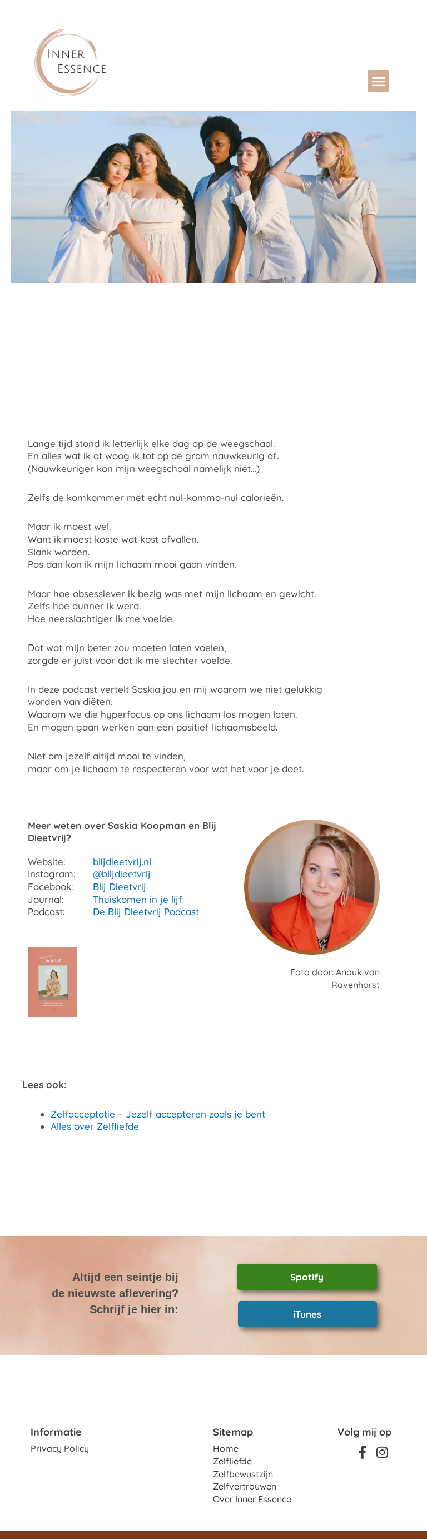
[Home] (106, 62)
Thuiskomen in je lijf (137, 899)
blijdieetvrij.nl (122, 861)
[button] (378, 81)
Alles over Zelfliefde (95, 1126)
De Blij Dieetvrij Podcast (146, 911)
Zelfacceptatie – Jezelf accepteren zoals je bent (158, 1114)
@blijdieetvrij (122, 874)
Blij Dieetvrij (119, 886)
